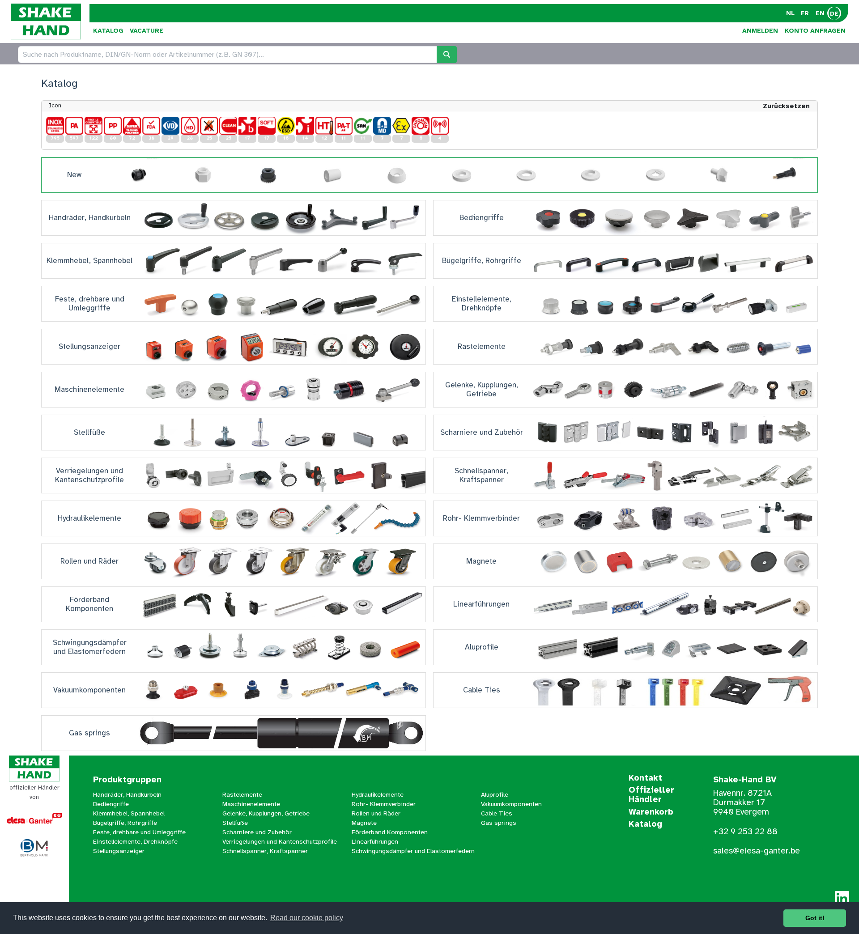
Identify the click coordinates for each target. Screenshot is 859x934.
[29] (170, 126)
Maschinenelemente (251, 804)
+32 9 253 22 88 (745, 831)
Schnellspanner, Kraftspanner (265, 851)
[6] (421, 126)
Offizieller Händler (651, 795)
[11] (344, 126)
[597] (74, 126)
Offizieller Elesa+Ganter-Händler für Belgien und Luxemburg (34, 889)
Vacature (146, 30)
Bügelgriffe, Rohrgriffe (125, 823)
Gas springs (498, 823)
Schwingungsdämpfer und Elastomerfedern (413, 851)
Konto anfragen (815, 30)
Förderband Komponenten (390, 832)
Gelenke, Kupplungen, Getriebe (266, 813)
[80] (113, 126)
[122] (93, 126)
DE (834, 13)
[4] (440, 126)
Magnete (364, 823)
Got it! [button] (815, 917)
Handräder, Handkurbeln (127, 794)
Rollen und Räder (376, 813)
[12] (324, 126)
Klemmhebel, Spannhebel (129, 813)
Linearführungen (375, 841)
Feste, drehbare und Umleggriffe (139, 832)
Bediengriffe (111, 804)
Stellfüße (235, 823)
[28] (190, 126)
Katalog (108, 30)
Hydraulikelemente (378, 794)
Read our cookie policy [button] (306, 917)
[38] (151, 126)
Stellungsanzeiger (119, 851)
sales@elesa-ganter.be (756, 850)
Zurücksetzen (786, 106)
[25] (209, 126)
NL (790, 13)
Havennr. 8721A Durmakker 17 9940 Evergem (742, 802)
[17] (247, 126)
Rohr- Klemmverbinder (384, 804)
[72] (132, 126)
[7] (382, 126)
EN (820, 13)
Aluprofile (494, 794)
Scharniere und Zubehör (257, 832)
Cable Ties (496, 813)
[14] (305, 126)
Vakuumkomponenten (511, 804)
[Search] (447, 54)
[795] (55, 126)
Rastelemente (242, 794)
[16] (286, 126)
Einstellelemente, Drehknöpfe (135, 841)
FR (805, 13)
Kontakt (645, 778)
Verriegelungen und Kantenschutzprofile (279, 841)
